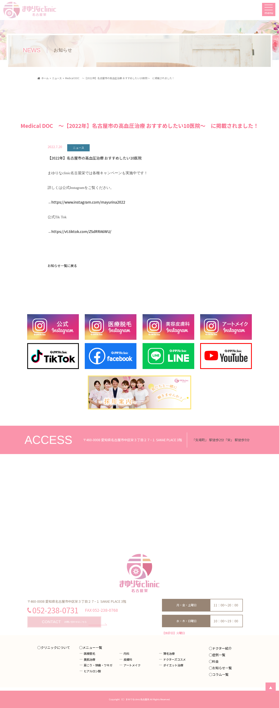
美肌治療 (89, 659)
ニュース (78, 148)
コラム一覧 (220, 674)
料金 (215, 661)
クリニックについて (55, 647)
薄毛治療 (169, 653)
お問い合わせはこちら (64, 622)
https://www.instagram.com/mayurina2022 (88, 202)
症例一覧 (218, 654)
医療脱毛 (89, 653)
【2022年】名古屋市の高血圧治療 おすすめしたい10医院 (95, 158)
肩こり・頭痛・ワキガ (98, 665)
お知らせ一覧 (222, 667)
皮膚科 (128, 659)
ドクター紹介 (222, 648)
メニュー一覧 (92, 647)
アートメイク (132, 665)
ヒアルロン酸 (92, 671)
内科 (126, 653)
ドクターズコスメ (174, 659)
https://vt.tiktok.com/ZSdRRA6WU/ (81, 231)
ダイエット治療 (173, 665)
